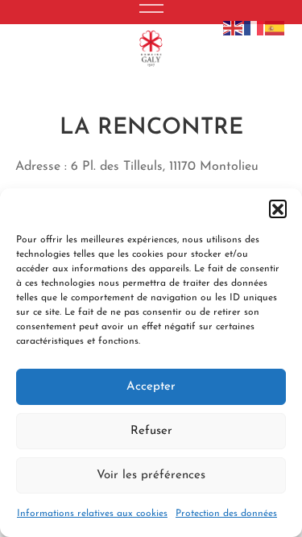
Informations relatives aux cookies (92, 513)
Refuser (151, 431)
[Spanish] (275, 27)
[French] (254, 27)
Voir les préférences (151, 475)
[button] (278, 208)
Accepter (151, 387)
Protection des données (226, 513)
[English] (233, 27)
